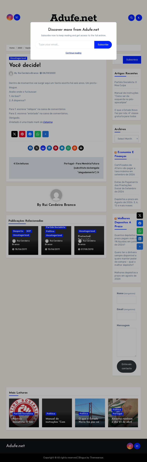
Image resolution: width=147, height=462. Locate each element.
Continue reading (73, 53)
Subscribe (103, 44)
